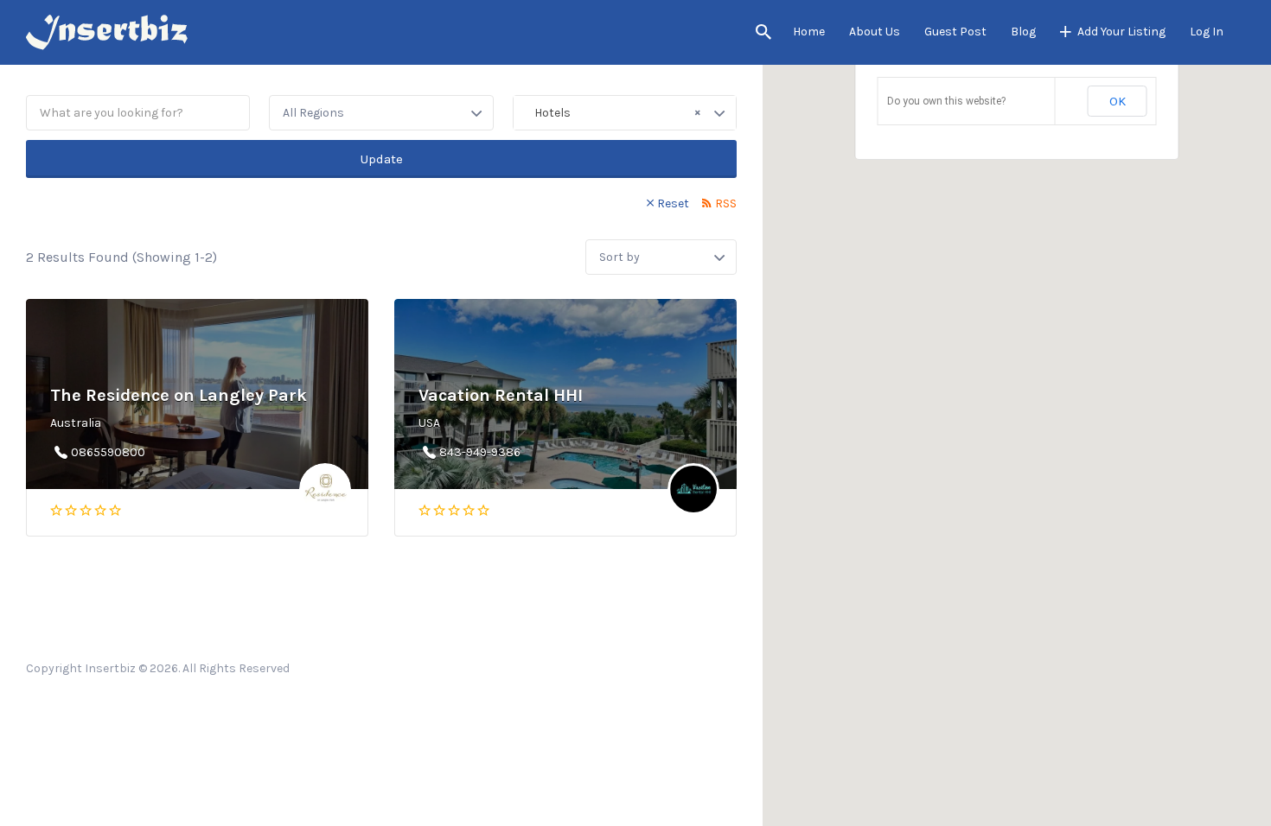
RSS (726, 203)
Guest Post (955, 31)
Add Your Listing (1121, 31)
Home (809, 31)
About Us (874, 31)
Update (382, 159)
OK (1117, 101)
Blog (1023, 31)
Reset (673, 203)
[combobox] (625, 112)
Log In (1206, 31)
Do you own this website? (946, 101)
